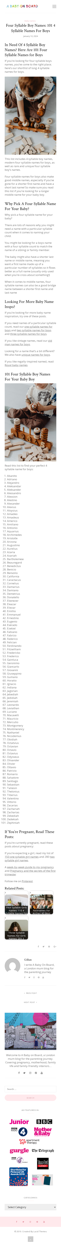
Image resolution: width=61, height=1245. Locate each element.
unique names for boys (35, 355)
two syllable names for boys (34, 330)
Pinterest (27, 881)
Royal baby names (16, 365)
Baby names (30, 21)
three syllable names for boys (28, 334)
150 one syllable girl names (22, 857)
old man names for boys (28, 342)
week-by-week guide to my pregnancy (30, 867)
